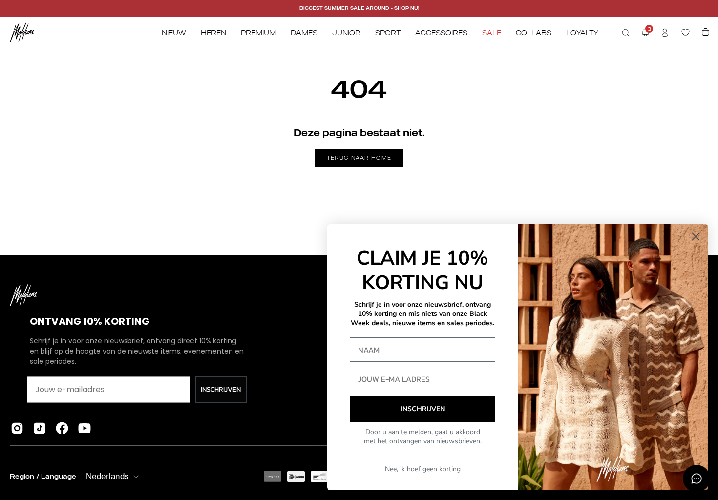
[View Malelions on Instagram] (17, 428)
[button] (625, 32)
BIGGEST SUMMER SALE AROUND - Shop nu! (359, 8)
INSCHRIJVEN (221, 389)
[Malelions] (22, 32)
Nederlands (107, 476)
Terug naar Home (359, 158)
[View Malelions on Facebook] (62, 428)
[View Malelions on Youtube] (84, 428)
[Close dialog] (695, 236)
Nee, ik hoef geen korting (423, 469)
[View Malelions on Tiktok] (39, 428)
